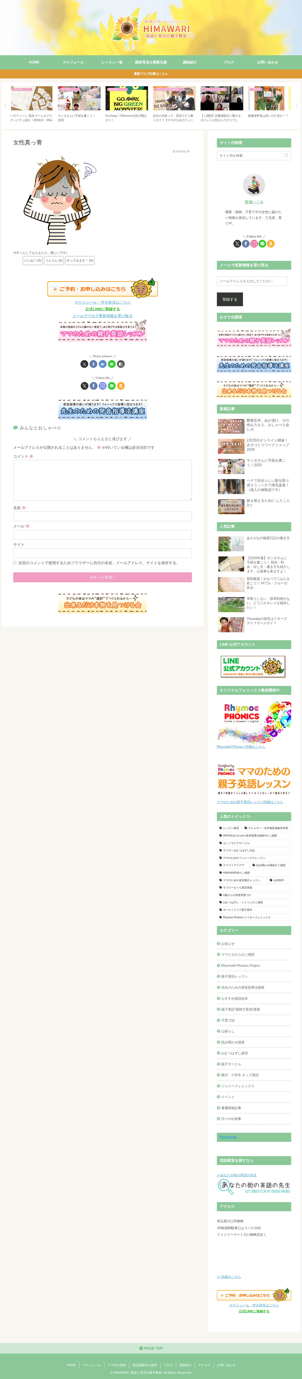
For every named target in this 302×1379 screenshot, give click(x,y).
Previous (5, 105)
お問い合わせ (226, 1365)
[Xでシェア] (84, 364)
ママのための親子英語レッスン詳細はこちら (250, 802)
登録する (229, 299)
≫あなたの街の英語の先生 (237, 1175)
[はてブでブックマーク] (103, 364)
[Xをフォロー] (84, 386)
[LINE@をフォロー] (112, 386)
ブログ (168, 1365)
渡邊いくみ (254, 202)
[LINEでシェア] (112, 364)
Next (297, 105)
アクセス (204, 1365)
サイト (19, 544)
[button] (121, 364)
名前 (19, 508)
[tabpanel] (31, 105)
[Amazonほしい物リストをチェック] (121, 386)
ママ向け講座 (116, 1365)
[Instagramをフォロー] (103, 386)
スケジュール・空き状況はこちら (103, 302)
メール (21, 526)
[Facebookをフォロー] (93, 386)
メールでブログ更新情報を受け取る (103, 316)
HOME (71, 1365)
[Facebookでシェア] (93, 364)
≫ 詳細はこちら (229, 1277)
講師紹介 (185, 1365)
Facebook (228, 1137)
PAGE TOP (153, 1348)
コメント (23, 456)
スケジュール (91, 1365)
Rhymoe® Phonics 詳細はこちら (241, 747)
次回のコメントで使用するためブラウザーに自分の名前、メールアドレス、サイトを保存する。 (99, 563)
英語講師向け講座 (144, 1365)
